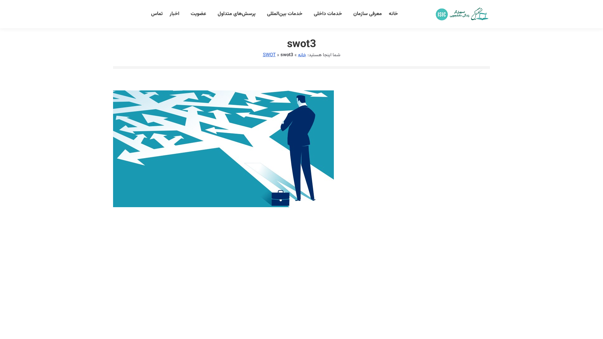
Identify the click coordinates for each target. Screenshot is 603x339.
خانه (302, 55)
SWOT (269, 55)
